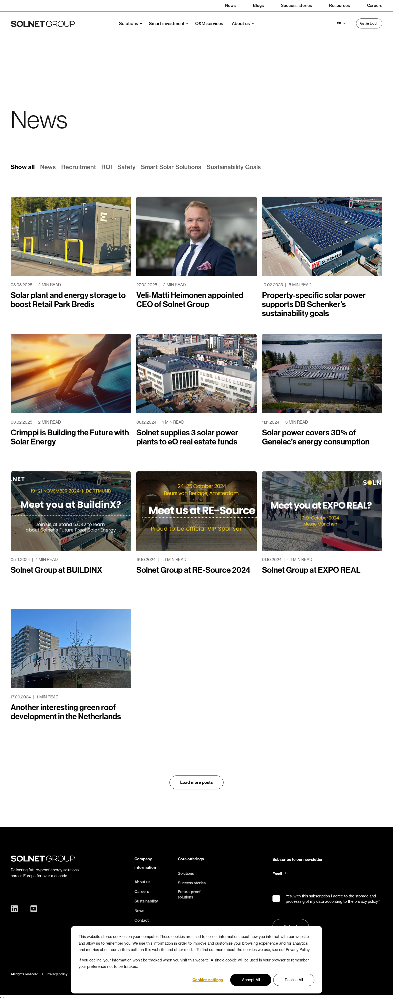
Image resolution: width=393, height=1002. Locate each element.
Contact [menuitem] (141, 920)
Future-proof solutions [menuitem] (189, 894)
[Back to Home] (43, 23)
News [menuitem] (230, 5)
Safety (126, 167)
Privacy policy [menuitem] (57, 974)
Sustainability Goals (234, 167)
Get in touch (369, 23)
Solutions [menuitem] (128, 23)
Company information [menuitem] (145, 863)
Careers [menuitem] (374, 5)
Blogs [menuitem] (258, 5)
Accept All (251, 979)
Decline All (294, 979)
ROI (106, 167)
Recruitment (78, 167)
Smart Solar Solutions (171, 167)
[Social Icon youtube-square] (32, 908)
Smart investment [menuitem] (166, 23)
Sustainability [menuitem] (146, 901)
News (48, 167)
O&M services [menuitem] (209, 23)
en (339, 23)
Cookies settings (207, 979)
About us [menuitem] (241, 23)
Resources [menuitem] (339, 5)
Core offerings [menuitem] (191, 859)
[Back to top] (382, 991)
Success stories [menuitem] (296, 5)
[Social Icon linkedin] (16, 908)
